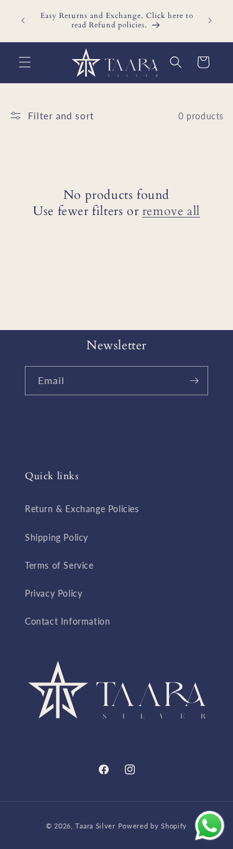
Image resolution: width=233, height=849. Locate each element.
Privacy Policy (53, 593)
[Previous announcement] (23, 20)
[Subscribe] (194, 380)
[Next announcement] (210, 20)
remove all (171, 211)
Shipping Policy (56, 537)
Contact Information (67, 621)
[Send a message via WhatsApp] (210, 826)
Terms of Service (59, 565)
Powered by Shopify (153, 826)
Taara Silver (96, 826)
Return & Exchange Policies (82, 508)
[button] (25, 62)
